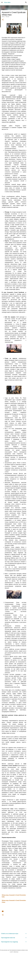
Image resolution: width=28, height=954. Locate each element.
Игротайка (7, 2)
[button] (3, 20)
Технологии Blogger (15, 947)
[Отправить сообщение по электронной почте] (3, 911)
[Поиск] (26, 2)
